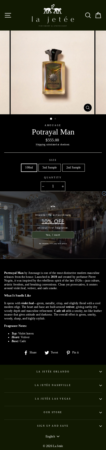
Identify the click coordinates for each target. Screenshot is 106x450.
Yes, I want (53, 234)
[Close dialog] (104, 193)
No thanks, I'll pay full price (53, 243)
